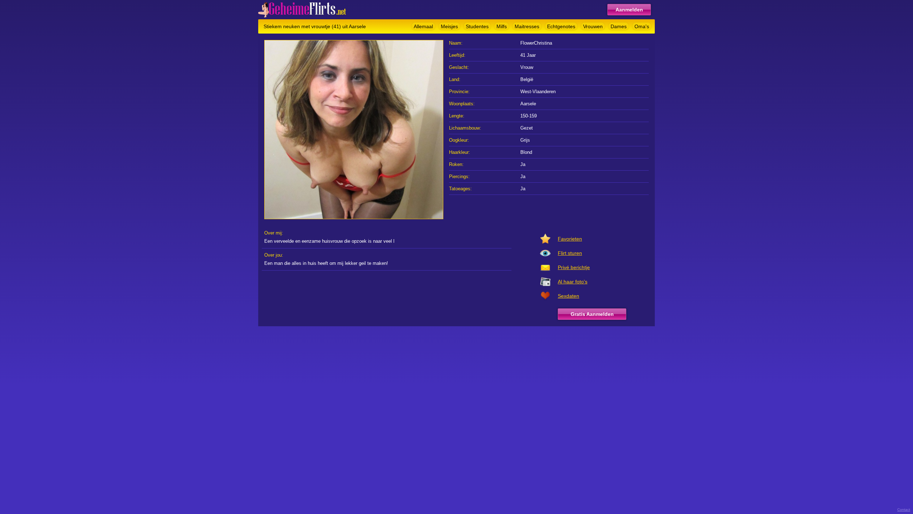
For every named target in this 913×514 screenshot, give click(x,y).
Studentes (477, 26)
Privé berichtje (574, 267)
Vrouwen (593, 26)
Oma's (641, 26)
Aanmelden (629, 9)
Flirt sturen (570, 253)
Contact (903, 510)
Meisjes (449, 26)
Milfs (501, 26)
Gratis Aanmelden (592, 314)
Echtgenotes (561, 26)
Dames (619, 26)
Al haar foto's (572, 281)
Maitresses (527, 26)
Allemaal (423, 26)
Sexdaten (568, 296)
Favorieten (570, 239)
